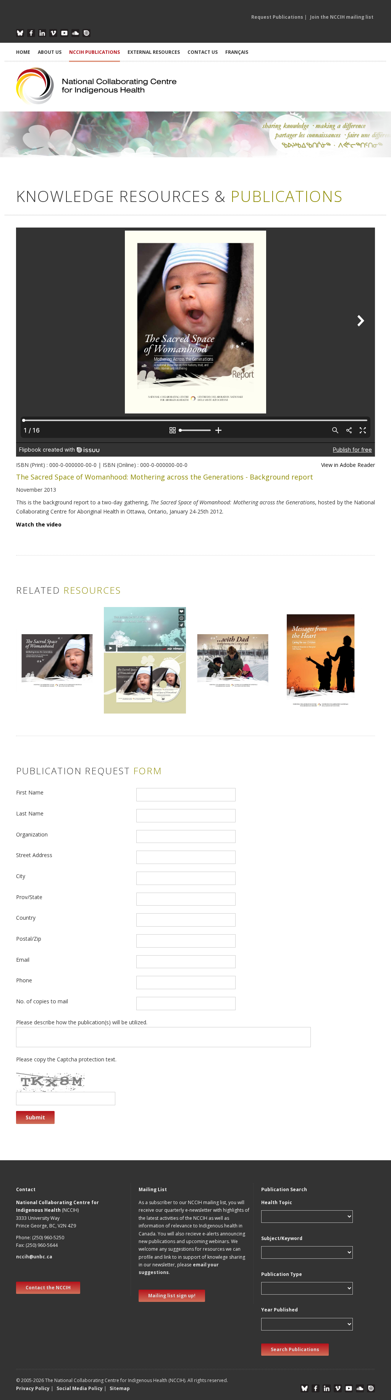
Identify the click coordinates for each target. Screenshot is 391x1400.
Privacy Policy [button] (33, 1388)
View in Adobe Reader (348, 464)
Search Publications (295, 1349)
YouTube (64, 33)
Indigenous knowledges (49, 689)
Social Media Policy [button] (80, 1388)
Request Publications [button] (277, 17)
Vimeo (53, 33)
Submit (35, 1117)
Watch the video (38, 524)
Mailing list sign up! (172, 1295)
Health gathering (40, 705)
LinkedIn (42, 33)
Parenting (32, 697)
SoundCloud (75, 33)
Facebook (31, 33)
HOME (23, 52)
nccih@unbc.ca (34, 1256)
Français (236, 52)
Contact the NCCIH (48, 1287)
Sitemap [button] (120, 1388)
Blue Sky (20, 33)
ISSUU (86, 33)
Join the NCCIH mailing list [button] (341, 17)
